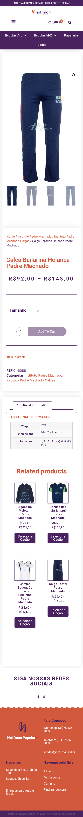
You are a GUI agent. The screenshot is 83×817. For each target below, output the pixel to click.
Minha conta (52, 777)
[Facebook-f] (38, 696)
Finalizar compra (55, 789)
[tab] (32, 405)
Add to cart (47, 331)
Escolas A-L (13, 35)
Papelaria (71, 35)
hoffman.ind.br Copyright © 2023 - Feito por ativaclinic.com (41, 813)
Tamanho (18, 310)
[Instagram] (44, 696)
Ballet (41, 45)
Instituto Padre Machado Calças (30, 380)
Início (47, 771)
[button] (13, 21)
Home (10, 236)
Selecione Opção (25, 538)
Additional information (32, 405)
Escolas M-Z (43, 35)
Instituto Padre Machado (35, 236)
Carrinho (49, 783)
